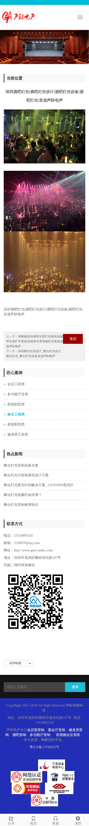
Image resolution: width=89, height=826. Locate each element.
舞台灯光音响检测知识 (21, 504)
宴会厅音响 (56, 730)
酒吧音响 (19, 735)
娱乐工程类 (16, 414)
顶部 (77, 823)
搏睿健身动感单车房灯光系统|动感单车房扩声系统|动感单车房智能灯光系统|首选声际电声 (35, 341)
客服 (55, 823)
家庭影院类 (16, 424)
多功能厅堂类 (17, 394)
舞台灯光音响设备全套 (21, 465)
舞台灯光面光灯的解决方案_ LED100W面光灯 (39, 485)
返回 (72, 339)
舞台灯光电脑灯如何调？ (23, 495)
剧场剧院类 (16, 404)
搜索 (75, 687)
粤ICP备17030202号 (44, 747)
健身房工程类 (17, 434)
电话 (33, 823)
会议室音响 (35, 730)
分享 (11, 823)
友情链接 (15, 663)
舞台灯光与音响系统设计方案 (26, 475)
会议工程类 (16, 384)
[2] (44, 47)
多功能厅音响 (40, 735)
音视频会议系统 (68, 735)
